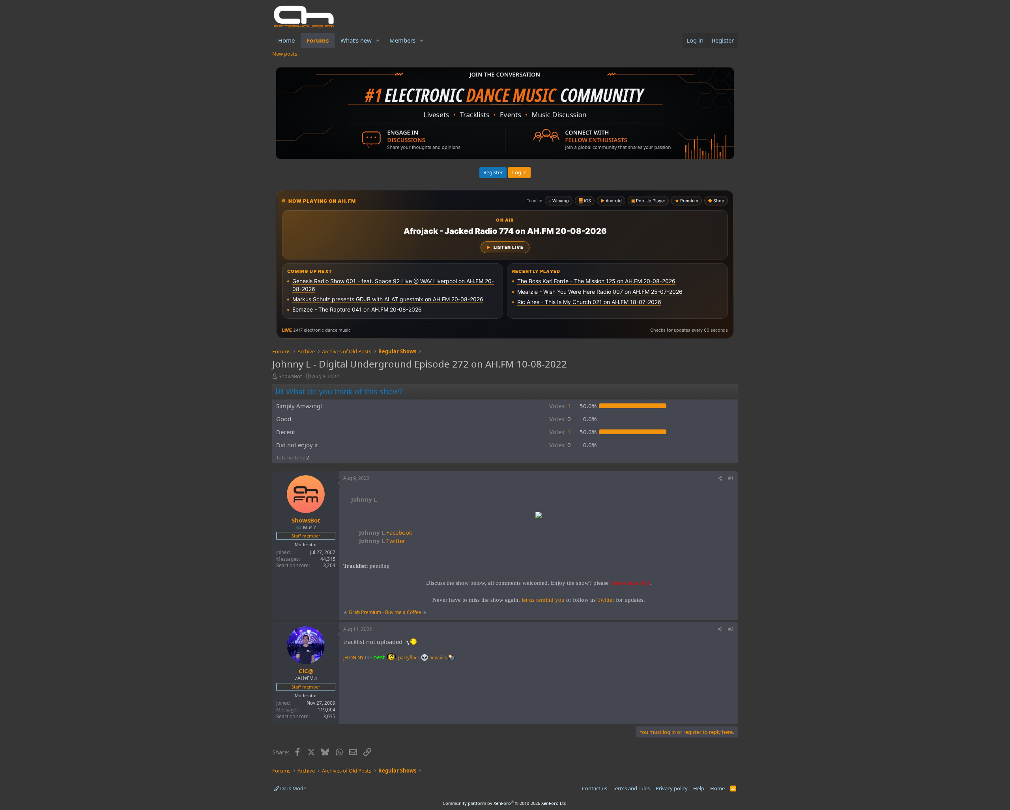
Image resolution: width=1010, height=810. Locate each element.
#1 (731, 478)
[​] (538, 516)
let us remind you (543, 600)
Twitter (382, 541)
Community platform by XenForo (505, 803)
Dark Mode (292, 788)
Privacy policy (672, 788)
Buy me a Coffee (403, 612)
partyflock (409, 657)
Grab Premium (365, 612)
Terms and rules (631, 788)
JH (345, 657)
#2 (731, 629)
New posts (284, 53)
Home (286, 40)
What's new (356, 40)
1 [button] (560, 406)
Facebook (385, 532)
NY (360, 657)
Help (698, 788)
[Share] (720, 478)
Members (402, 40)
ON (352, 657)
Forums (318, 40)
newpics (438, 657)
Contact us (594, 788)
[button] (377, 40)
